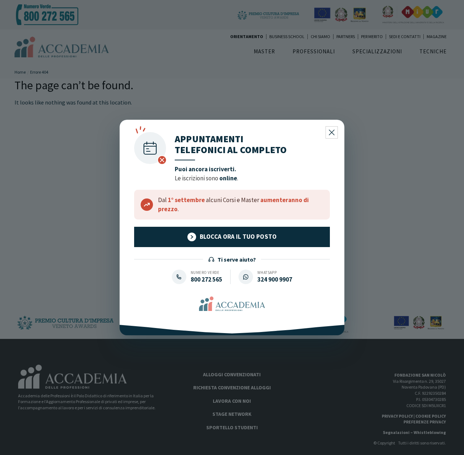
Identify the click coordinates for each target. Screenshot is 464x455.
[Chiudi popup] (332, 132)
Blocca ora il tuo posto (238, 237)
